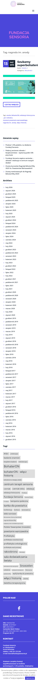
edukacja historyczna (27, 115)
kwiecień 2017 (11, 394)
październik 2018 (12, 344)
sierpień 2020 (11, 302)
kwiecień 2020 (11, 305)
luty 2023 (9, 263)
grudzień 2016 (11, 407)
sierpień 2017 (11, 380)
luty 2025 (9, 213)
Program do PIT (8, 633)
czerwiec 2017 (11, 387)
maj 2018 (9, 361)
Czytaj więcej (12, 104)
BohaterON (15, 115)
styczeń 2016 (10, 436)
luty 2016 (9, 433)
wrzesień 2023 (11, 256)
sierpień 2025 (11, 204)
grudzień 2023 (11, 249)
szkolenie (7, 570)
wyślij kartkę (7, 574)
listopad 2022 (10, 269)
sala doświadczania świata (15, 558)
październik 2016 (12, 413)
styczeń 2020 (10, 315)
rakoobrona (10, 551)
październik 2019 (12, 322)
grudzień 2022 (11, 266)
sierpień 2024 (11, 233)
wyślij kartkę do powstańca (23, 573)
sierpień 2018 (11, 351)
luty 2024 (9, 246)
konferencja (8, 510)
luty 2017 (9, 400)
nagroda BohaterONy (10, 520)
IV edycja (6, 501)
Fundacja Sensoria (13, 496)
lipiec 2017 (9, 384)
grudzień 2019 (11, 318)
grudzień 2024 (11, 220)
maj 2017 (9, 390)
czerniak (7, 489)
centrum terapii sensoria (18, 484)
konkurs (17, 510)
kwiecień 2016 (11, 426)
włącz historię (21, 123)
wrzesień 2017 (11, 377)
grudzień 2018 (11, 341)
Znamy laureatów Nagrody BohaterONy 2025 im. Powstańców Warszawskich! (20, 167)
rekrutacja (22, 552)
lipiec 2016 (9, 417)
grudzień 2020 (11, 292)
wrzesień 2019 (11, 325)
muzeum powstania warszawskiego (15, 120)
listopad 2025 (10, 197)
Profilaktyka (9, 535)
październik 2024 (12, 227)
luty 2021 (9, 289)
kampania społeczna (19, 501)
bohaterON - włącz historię (15, 473)
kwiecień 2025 (11, 210)
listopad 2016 (10, 410)
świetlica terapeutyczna (14, 583)
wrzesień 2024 (11, 230)
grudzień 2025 (11, 194)
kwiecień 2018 (11, 364)
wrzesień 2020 (11, 299)
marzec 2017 (10, 397)
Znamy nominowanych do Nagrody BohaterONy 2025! (18, 173)
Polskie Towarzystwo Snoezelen (17, 527)
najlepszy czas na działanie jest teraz (13, 523)
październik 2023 (12, 253)
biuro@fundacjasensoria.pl (17, 653)
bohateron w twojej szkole (12, 480)
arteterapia (14, 454)
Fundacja (24, 493)
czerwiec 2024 (11, 240)
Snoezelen (26, 565)
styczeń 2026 (10, 191)
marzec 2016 (10, 430)
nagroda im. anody (9, 123)
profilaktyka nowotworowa (13, 540)
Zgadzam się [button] (30, 678)
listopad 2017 (10, 371)
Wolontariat (28, 570)
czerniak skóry (18, 488)
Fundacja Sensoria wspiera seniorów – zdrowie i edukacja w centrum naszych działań (20, 160)
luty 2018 (9, 367)
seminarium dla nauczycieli (11, 566)
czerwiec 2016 (11, 420)
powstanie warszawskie (16, 531)
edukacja (30, 488)
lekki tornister (10, 513)
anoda (8, 115)
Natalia (24, 68)
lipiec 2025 (9, 207)
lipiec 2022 (9, 272)
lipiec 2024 (9, 236)
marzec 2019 (10, 331)
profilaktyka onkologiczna (15, 543)
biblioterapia (23, 462)
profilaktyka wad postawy (12, 547)
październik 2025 (12, 200)
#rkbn (6, 454)
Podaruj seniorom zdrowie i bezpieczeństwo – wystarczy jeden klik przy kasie (19, 152)
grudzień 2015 (11, 439)
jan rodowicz (8, 118)
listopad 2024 (10, 223)
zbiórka (25, 579)
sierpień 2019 (11, 328)
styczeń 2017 (10, 403)
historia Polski (29, 497)
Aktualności (28, 70)
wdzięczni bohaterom (17, 570)
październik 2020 (12, 295)
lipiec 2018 (9, 354)
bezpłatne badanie (10, 462)
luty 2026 (9, 187)
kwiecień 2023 (11, 259)
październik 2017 (12, 374)
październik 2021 (12, 282)
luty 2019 (9, 335)
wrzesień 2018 (11, 348)
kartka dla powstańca (15, 505)
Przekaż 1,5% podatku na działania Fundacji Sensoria (18, 146)
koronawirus (26, 510)
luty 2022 (9, 276)
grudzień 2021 (11, 279)
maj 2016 (9, 423)
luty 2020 (9, 312)
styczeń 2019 (10, 338)
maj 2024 (9, 243)
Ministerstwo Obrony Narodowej (12, 517)
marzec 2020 (10, 308)
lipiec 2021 (9, 286)
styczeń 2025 (10, 217)
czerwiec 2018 (11, 358)
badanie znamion (12, 457)
